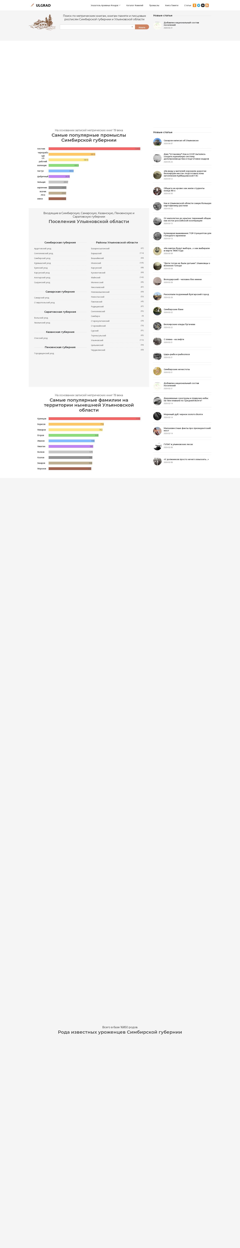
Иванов (41, 440)
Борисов (41, 424)
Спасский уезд (41, 338)
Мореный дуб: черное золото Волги (183, 414)
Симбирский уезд (42, 258)
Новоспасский (117, 296)
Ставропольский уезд (44, 302)
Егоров (40, 435)
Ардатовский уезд (42, 248)
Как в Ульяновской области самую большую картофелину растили (187, 204)
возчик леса (43, 193)
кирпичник (42, 187)
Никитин (41, 446)
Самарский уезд (41, 297)
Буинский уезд (41, 267)
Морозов (41, 468)
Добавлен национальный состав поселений (181, 23)
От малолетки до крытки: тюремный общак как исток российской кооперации (187, 219)
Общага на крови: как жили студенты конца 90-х (184, 189)
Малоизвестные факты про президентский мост (187, 429)
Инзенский (117, 263)
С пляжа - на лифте (174, 339)
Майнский (117, 277)
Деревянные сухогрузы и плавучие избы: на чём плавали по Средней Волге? (186, 399)
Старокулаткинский (117, 320)
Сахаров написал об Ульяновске (181, 140)
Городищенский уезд (44, 353)
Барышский (117, 253)
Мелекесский (117, 282)
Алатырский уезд (42, 277)
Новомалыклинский (117, 291)
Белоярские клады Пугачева (179, 324)
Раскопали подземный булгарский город (186, 294)
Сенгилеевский (117, 311)
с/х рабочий (43, 160)
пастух (40, 171)
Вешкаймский (117, 258)
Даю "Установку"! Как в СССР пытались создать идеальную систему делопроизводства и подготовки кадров (186, 156)
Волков (40, 452)
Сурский (117, 330)
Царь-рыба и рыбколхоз (177, 354)
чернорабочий (43, 154)
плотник (41, 148)
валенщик (42, 165)
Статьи (187, 5)
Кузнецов (41, 418)
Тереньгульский (117, 335)
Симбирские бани (173, 309)
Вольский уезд (41, 317)
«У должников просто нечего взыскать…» (186, 459)
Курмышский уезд (42, 263)
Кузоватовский (117, 272)
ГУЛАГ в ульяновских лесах (178, 444)
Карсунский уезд (42, 272)
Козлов (40, 457)
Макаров (41, 429)
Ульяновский (117, 340)
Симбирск (117, 316)
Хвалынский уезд (42, 322)
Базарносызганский (117, 248)
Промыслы (154, 5)
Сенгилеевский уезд (43, 253)
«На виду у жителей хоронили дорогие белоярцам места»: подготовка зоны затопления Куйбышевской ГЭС (185, 173)
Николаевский (117, 287)
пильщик (41, 182)
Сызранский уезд (42, 282)
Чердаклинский (117, 350)
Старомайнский (117, 325)
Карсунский (117, 267)
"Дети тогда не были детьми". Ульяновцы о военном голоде (187, 264)
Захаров (41, 463)
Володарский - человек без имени (183, 279)
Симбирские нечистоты (177, 369)
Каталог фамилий (134, 5)
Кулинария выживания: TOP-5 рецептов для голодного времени (187, 234)
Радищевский (117, 306)
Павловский (117, 301)
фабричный (42, 176)
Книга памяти (171, 5)
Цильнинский (117, 345)
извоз (40, 198)
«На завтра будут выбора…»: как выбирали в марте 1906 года (187, 249)
